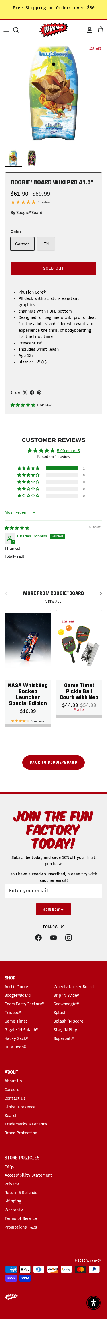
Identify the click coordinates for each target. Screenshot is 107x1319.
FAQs (9, 1166)
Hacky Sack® (16, 1038)
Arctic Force (16, 986)
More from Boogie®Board (53, 593)
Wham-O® (93, 1260)
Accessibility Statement (28, 1175)
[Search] (19, 30)
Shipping (13, 1201)
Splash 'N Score (68, 1021)
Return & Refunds (21, 1192)
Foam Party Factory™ (24, 1004)
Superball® (64, 1038)
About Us (13, 1081)
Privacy (12, 1184)
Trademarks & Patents (26, 1124)
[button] (23, 405)
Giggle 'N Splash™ (21, 1029)
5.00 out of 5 (68, 450)
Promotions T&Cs (21, 1227)
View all (53, 601)
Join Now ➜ (53, 909)
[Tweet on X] (25, 392)
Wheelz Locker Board (74, 986)
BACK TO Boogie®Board (53, 762)
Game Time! (16, 1021)
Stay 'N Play (65, 1029)
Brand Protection (21, 1133)
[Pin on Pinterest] (39, 392)
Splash (60, 1012)
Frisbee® (13, 1012)
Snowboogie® (66, 1004)
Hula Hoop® (15, 1047)
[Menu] (6, 30)
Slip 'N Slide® (66, 995)
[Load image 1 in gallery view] (53, 93)
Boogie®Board (29, 212)
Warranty (14, 1210)
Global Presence (20, 1107)
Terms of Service (21, 1218)
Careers (12, 1089)
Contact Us (15, 1098)
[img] (17, 528)
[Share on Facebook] (32, 392)
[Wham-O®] (53, 30)
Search (11, 1115)
